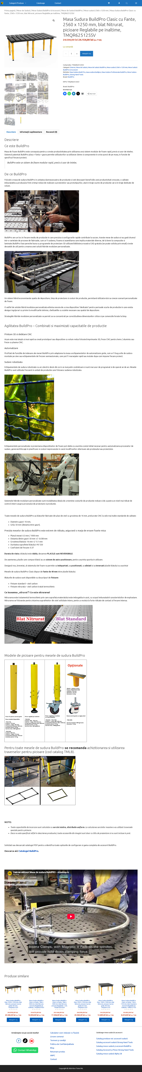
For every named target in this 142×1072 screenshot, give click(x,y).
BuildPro (71, 77)
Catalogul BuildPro (28, 851)
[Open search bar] (127, 3)
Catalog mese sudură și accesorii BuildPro (113, 1046)
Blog (52, 1048)
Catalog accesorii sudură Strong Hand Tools (114, 1042)
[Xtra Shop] (2, 3)
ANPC (52, 1055)
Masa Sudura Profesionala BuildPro (114, 72)
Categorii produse (16, 3)
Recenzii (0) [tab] (51, 132)
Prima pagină (9, 11)
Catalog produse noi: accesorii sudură (112, 1038)
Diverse (72, 67)
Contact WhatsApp (27, 1050)
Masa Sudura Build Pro (77, 72)
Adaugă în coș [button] (13, 1019)
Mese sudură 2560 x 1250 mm (96, 11)
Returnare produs (57, 1052)
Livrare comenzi (57, 1036)
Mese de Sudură (23, 11)
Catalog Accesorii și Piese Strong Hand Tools (115, 1050)
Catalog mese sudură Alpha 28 (109, 1054)
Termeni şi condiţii (58, 1040)
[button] (136, 3)
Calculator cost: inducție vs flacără (64, 1033)
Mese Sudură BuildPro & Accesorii (46, 11)
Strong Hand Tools (76, 75)
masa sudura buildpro (93, 72)
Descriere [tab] (11, 132)
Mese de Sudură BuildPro (71, 11)
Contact (58, 3)
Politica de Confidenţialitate (62, 1044)
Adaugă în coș (86, 53)
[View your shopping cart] (109, 3)
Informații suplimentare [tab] (31, 132)
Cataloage (40, 3)
